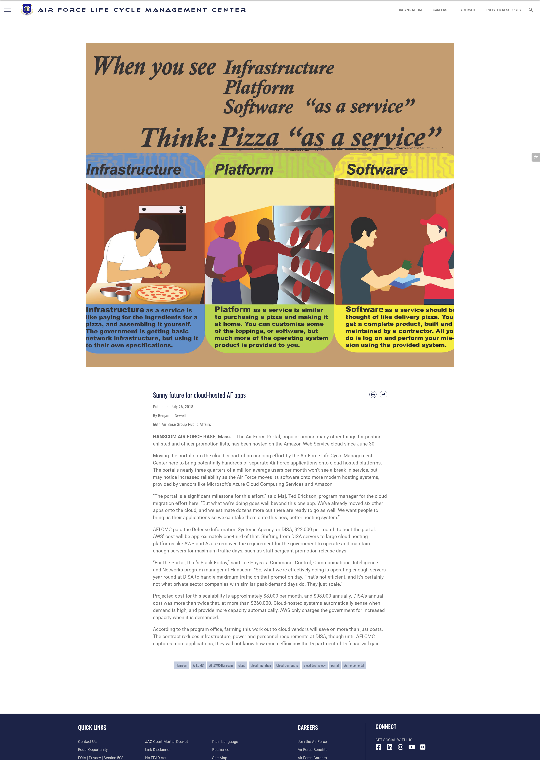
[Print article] (373, 394)
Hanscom (182, 665)
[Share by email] (383, 394)
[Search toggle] (531, 10)
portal (335, 665)
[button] (7, 10)
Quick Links (92, 727)
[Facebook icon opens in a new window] (378, 747)
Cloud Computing (287, 665)
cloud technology (315, 665)
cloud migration (261, 665)
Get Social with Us (393, 740)
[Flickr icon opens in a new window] (423, 747)
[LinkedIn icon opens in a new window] (389, 747)
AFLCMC (198, 665)
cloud (241, 665)
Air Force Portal (354, 665)
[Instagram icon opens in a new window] (401, 747)
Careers (308, 727)
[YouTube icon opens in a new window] (412, 747)
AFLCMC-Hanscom (221, 665)
